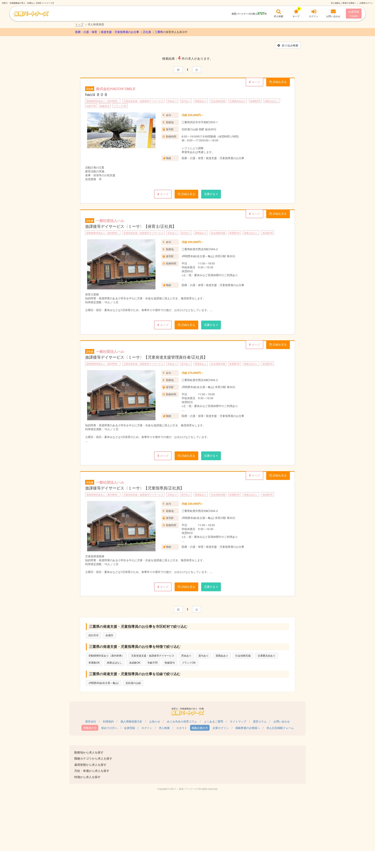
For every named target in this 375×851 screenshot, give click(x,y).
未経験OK (267, 232)
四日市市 (93, 635)
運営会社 (90, 721)
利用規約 (108, 721)
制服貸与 (104, 105)
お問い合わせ (281, 721)
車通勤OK (255, 101)
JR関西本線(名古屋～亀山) (103, 683)
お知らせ (154, 721)
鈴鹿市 (109, 635)
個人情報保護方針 (131, 721)
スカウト (181, 728)
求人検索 (164, 728)
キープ (256, 82)
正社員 (147, 32)
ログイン (146, 728)
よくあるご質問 (213, 721)
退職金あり (201, 101)
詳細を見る (280, 82)
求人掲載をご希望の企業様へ (343, 3)
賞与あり (186, 101)
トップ (79, 24)
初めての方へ (109, 728)
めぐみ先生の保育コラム (182, 721)
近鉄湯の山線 (133, 683)
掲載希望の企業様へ (247, 728)
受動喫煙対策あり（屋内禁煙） (102, 101)
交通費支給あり (237, 101)
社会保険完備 (218, 101)
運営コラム (260, 721)
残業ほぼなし (272, 101)
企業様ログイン (366, 3)
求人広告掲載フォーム (280, 728)
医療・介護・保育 (86, 32)
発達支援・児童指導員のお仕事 (120, 32)
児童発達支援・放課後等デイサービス (143, 101)
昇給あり (172, 101)
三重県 (159, 32)
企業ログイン (220, 728)
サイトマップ (238, 721)
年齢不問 (91, 105)
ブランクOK (120, 105)
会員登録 (354, 13)
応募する (209, 194)
